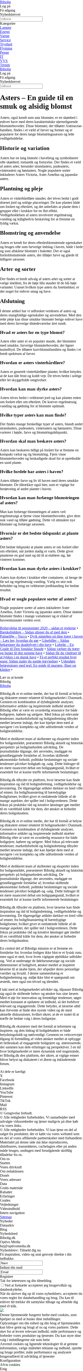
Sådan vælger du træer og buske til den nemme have (40, 651)
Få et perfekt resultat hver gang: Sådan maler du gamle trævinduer (38, 659)
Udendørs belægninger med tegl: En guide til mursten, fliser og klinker (38, 665)
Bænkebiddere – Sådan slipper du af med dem (33, 632)
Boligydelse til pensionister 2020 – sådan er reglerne (38, 628)
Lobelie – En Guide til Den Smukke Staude (37, 647)
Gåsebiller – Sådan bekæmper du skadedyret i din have (34, 643)
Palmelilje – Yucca (13, 636)
